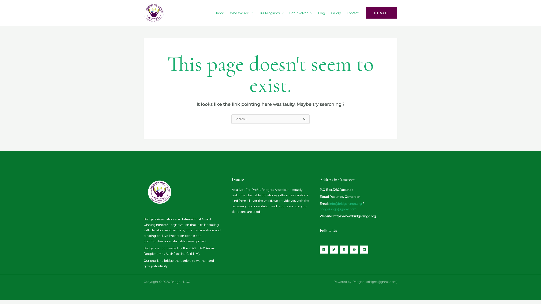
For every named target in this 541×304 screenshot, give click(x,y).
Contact (353, 13)
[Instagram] (344, 250)
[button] (381, 13)
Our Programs (269, 13)
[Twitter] (334, 250)
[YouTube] (354, 250)
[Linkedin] (364, 250)
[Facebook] (324, 250)
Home (219, 13)
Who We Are (239, 13)
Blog (321, 13)
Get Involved (298, 13)
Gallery (336, 13)
